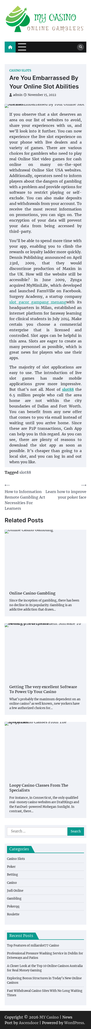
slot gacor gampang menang (37, 302)
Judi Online (15, 890)
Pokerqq (13, 906)
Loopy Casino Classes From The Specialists (38, 788)
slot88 (25, 472)
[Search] (80, 47)
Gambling (14, 898)
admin (17, 95)
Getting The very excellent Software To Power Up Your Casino (43, 690)
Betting (12, 874)
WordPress (74, 1022)
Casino (12, 882)
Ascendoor (28, 1022)
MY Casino (49, 1017)
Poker (11, 866)
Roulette (13, 914)
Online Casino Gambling (32, 593)
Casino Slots (20, 70)
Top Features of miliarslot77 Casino (33, 945)
